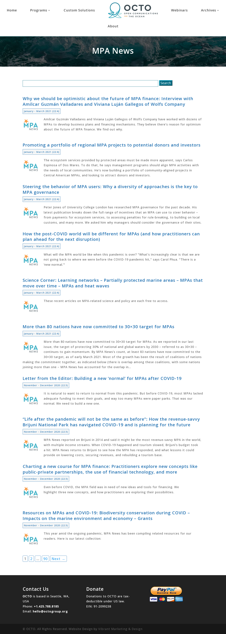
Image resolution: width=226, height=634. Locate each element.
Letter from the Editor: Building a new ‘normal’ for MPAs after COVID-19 (102, 378)
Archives (208, 10)
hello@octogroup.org (50, 611)
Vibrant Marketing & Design (120, 629)
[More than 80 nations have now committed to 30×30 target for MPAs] (31, 353)
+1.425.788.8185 (46, 606)
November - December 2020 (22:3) (46, 385)
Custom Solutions (79, 10)
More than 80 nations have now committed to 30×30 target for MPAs (98, 327)
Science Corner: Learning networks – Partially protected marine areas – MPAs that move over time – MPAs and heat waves (113, 283)
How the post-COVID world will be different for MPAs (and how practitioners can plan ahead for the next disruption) (111, 236)
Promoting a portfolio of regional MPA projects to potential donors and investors (112, 145)
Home (12, 10)
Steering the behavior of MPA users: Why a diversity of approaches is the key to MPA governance (110, 189)
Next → (58, 558)
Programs (38, 10)
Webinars (179, 10)
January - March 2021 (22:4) (41, 111)
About (113, 26)
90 (45, 558)
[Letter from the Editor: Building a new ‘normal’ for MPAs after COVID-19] (31, 405)
